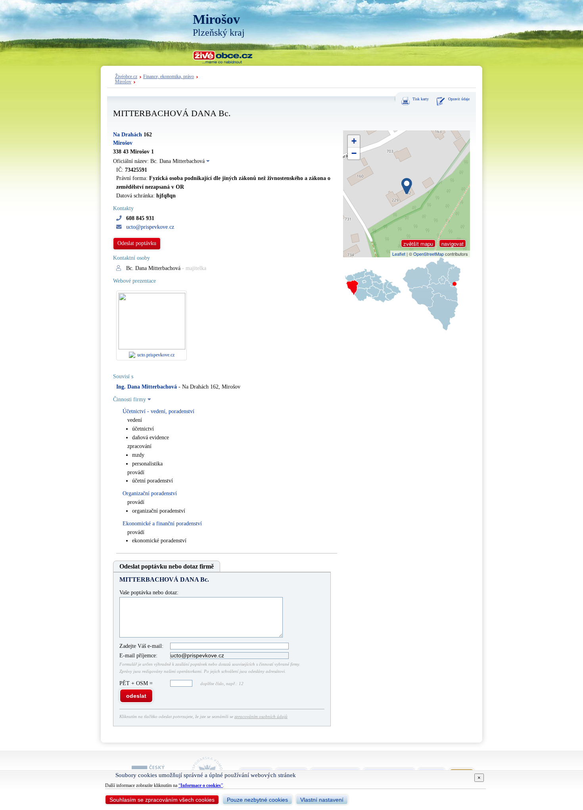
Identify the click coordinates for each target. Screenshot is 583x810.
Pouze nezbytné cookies (257, 800)
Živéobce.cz (126, 76)
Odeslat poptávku (136, 243)
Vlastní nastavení (321, 800)
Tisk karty (420, 99)
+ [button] (354, 141)
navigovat (452, 243)
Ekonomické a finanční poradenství (162, 524)
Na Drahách (127, 135)
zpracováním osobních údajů (261, 716)
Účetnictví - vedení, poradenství (158, 411)
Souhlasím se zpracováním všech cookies (162, 800)
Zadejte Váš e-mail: (141, 646)
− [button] (354, 153)
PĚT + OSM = (136, 683)
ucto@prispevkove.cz (150, 227)
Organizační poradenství (150, 493)
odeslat (136, 696)
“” (200, 785)
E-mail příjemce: (138, 656)
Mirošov (123, 81)
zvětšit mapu (418, 243)
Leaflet (398, 254)
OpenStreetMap (428, 254)
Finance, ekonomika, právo (168, 76)
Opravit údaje (459, 99)
